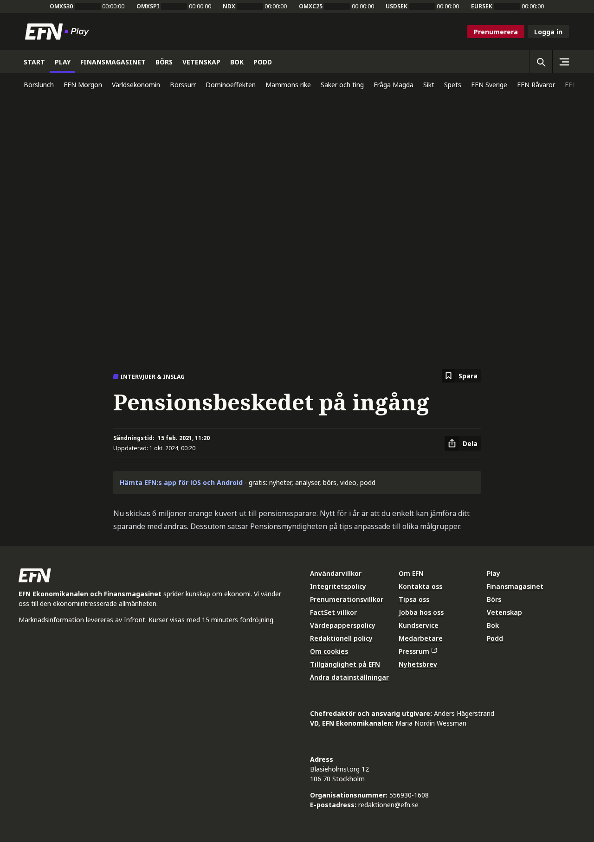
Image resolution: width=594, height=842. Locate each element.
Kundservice (419, 625)
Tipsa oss (414, 599)
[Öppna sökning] (540, 61)
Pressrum (414, 651)
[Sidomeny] (563, 61)
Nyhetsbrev (418, 664)
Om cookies (329, 651)
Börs (494, 599)
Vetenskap (504, 612)
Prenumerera (496, 31)
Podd (495, 638)
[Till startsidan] (59, 31)
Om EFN (411, 573)
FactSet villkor (333, 612)
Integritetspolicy (338, 586)
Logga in (548, 31)
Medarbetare (421, 638)
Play (493, 573)
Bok (493, 625)
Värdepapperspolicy (342, 625)
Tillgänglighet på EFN (345, 664)
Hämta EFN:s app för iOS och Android (181, 482)
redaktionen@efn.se (388, 804)
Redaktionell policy (341, 638)
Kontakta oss (420, 586)
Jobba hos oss (421, 612)
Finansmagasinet (515, 586)
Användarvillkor (336, 573)
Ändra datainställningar (349, 677)
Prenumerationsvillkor (346, 599)
